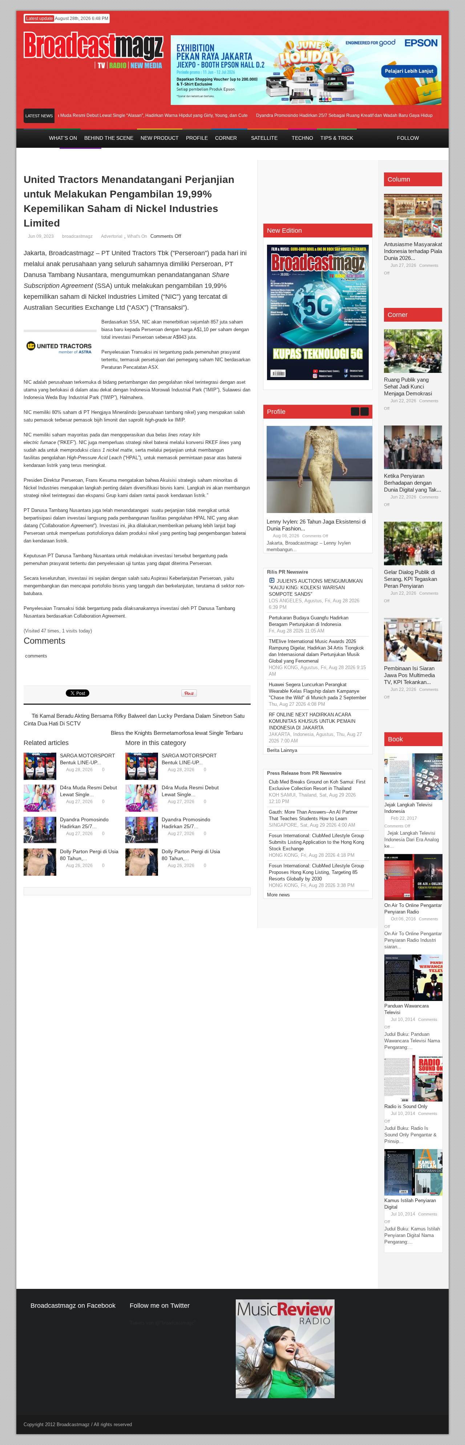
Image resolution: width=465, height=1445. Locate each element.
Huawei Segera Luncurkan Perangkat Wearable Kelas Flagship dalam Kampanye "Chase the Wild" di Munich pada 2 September (317, 691)
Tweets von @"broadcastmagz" (163, 1323)
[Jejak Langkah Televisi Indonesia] (413, 798)
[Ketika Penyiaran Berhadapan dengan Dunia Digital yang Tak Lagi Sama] (413, 447)
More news (278, 894)
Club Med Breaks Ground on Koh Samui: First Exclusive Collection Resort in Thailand (317, 785)
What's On (137, 236)
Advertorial (111, 236)
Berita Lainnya (282, 750)
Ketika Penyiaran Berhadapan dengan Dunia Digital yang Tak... (412, 483)
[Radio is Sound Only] (413, 1100)
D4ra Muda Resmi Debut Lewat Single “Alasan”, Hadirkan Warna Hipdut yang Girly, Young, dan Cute (132, 115)
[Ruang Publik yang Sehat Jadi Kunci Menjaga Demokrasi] (413, 351)
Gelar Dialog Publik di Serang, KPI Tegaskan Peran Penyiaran (410, 579)
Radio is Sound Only (406, 1106)
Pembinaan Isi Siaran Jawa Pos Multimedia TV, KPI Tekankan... (409, 675)
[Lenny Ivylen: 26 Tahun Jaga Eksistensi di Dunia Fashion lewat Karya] (321, 511)
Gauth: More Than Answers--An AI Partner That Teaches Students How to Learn (313, 815)
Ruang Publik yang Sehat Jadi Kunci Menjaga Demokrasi (408, 386)
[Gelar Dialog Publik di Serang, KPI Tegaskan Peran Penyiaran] (413, 543)
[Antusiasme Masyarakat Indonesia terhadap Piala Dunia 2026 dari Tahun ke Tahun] (413, 215)
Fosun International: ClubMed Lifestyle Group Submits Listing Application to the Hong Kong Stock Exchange (316, 842)
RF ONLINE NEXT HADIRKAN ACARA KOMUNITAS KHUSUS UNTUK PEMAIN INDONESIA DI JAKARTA (312, 721)
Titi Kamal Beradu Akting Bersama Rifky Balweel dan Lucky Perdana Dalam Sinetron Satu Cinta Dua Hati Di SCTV (134, 719)
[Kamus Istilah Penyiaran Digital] (413, 1194)
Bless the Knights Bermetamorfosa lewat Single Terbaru (177, 733)
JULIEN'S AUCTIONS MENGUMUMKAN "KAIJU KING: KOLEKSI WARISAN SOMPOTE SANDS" (316, 587)
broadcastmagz (77, 236)
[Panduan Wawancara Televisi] (413, 999)
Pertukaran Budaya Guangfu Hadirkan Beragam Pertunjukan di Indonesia (308, 621)
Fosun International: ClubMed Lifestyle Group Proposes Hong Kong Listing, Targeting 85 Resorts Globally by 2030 (316, 872)
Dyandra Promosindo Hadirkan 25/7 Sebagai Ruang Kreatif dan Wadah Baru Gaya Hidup (327, 115)
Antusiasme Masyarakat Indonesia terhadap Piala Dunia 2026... (413, 251)
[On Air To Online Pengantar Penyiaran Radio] (413, 898)
